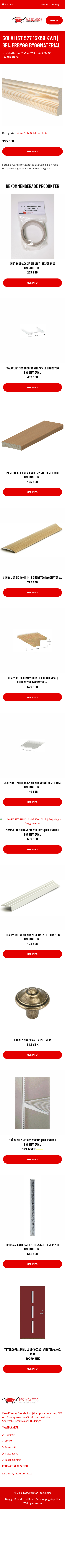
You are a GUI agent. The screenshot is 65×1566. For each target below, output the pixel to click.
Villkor (29, 1499)
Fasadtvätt (11, 1447)
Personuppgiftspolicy (48, 1499)
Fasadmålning (13, 1459)
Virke (20, 133)
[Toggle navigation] (6, 20)
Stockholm (9, 4)
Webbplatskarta (32, 1503)
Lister (45, 133)
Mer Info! (32, 151)
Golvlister (35, 133)
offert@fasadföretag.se (51, 4)
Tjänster (10, 1434)
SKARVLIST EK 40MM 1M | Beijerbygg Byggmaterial (32, 577)
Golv (26, 133)
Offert (54, 20)
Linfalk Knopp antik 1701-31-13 (32, 1040)
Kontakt (18, 1499)
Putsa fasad (11, 1453)
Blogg (8, 1499)
